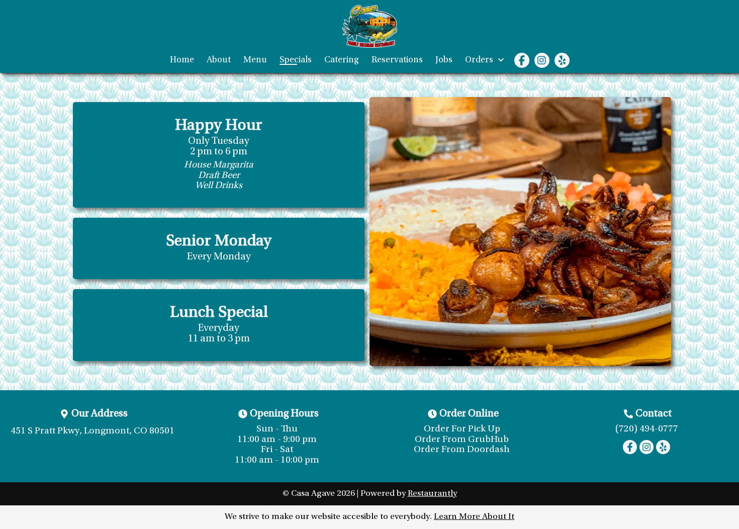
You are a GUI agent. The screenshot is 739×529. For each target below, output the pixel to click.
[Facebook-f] (630, 447)
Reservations (397, 60)
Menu (255, 60)
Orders (480, 60)
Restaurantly (432, 493)
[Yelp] (562, 60)
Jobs (443, 60)
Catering (341, 60)
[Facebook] (521, 60)
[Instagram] (541, 60)
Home (182, 60)
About (219, 60)
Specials (296, 60)
